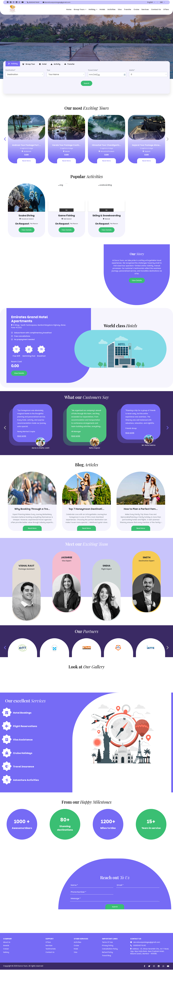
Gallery (6, 952)
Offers (166, 9)
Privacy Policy (107, 945)
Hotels (102, 9)
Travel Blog (106, 955)
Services (145, 9)
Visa (120, 9)
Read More (26, 161)
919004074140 (139, 945)
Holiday (92, 9)
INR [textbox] (161, 2)
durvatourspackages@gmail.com (146, 942)
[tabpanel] (86, 77)
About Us (6, 942)
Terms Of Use (107, 942)
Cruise (136, 9)
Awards (6, 945)
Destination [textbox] (12, 74)
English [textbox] (150, 2)
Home (68, 9)
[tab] (13, 63)
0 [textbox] (131, 74)
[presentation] (5, 139)
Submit (115, 907)
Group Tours (79, 9)
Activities (111, 9)
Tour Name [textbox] (53, 74)
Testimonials (51, 949)
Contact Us (156, 9)
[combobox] (151, 2)
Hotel (76, 949)
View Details (27, 230)
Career (6, 949)
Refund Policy (107, 952)
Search (86, 83)
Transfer (127, 9)
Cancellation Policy (110, 949)
